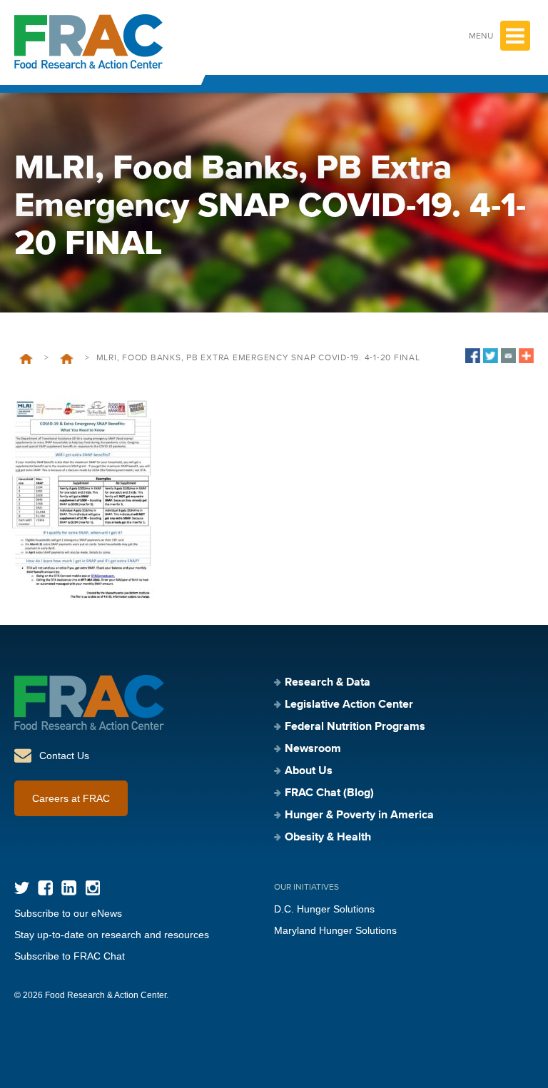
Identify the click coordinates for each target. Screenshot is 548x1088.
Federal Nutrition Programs (355, 727)
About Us (309, 771)
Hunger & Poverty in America (359, 815)
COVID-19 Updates (66, 359)
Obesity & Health (328, 837)
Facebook (45, 887)
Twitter (21, 887)
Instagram (92, 887)
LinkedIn (68, 887)
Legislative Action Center (349, 705)
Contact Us (64, 755)
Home (26, 359)
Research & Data (327, 682)
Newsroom (313, 749)
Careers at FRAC (71, 798)
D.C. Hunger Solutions (324, 909)
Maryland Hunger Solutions (335, 930)
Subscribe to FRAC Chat (69, 956)
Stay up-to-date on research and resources (111, 934)
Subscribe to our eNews (68, 913)
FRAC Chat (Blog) (329, 793)
